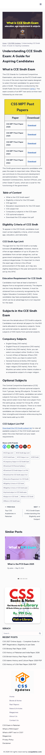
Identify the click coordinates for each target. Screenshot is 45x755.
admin (11, 568)
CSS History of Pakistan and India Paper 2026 (21, 652)
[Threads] (25, 446)
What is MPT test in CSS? (13, 732)
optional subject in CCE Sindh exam (15, 492)
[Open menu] (40, 4)
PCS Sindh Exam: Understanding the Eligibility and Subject (32, 513)
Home (11, 696)
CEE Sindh (35, 457)
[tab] (18, 578)
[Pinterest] (21, 446)
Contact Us (14, 720)
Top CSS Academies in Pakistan (10, 511)
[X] (13, 446)
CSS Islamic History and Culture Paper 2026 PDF (22, 660)
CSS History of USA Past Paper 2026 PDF (19, 664)
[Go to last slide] (8, 556)
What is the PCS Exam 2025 (21, 564)
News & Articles (15, 708)
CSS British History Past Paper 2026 (17, 656)
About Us (13, 716)
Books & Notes (15, 700)
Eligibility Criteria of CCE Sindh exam (15, 488)
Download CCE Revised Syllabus (14, 466)
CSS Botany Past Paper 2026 (14, 649)
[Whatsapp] (8, 446)
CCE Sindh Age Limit (23, 453)
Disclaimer (7, 743)
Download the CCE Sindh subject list (17, 428)
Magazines (13, 712)
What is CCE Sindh (27, 496)
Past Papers (14, 704)
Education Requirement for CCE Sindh (15, 479)
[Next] (36, 556)
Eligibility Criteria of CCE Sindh (13, 483)
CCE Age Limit (8, 453)
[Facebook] (4, 446)
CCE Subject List (23, 457)
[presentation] (22, 548)
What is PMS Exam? (11, 729)
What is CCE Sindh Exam (11, 501)
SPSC (32, 89)
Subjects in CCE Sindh (10, 496)
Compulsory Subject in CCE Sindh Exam (16, 461)
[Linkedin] (17, 446)
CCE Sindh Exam (9, 457)
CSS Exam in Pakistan (11, 725)
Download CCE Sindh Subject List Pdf (15, 470)
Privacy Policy (8, 740)
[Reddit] (29, 446)
